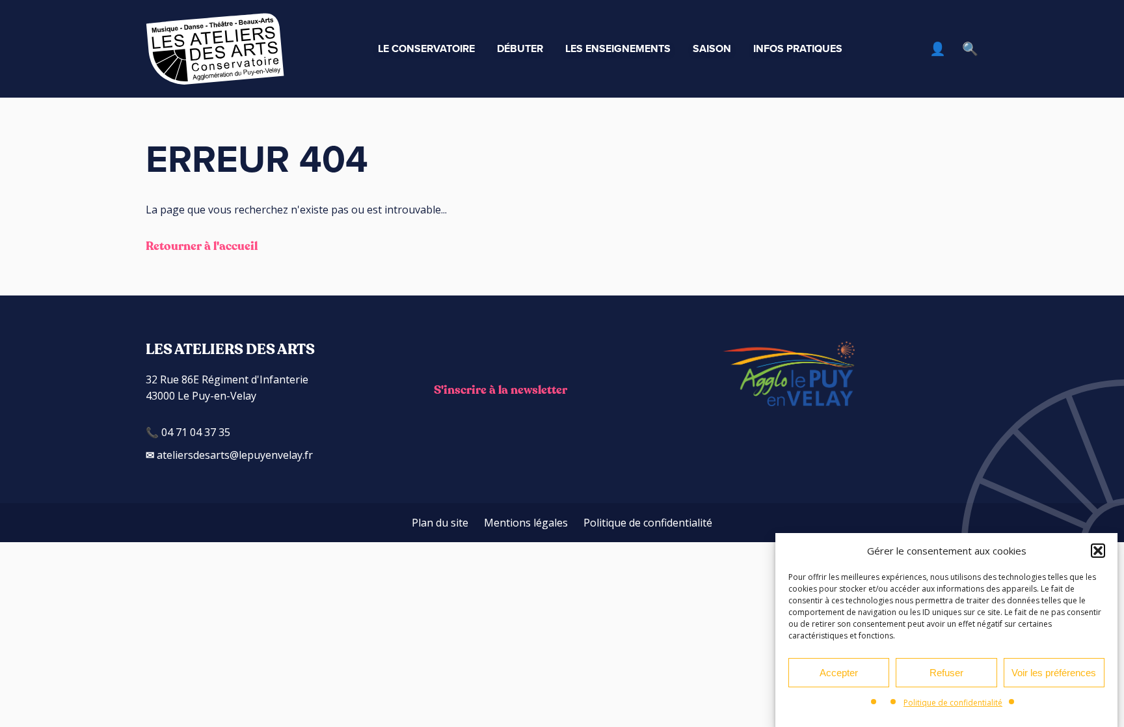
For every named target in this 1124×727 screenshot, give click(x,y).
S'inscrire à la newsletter (500, 390)
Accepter (839, 672)
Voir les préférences (1053, 672)
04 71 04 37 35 (194, 432)
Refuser (946, 672)
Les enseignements (618, 48)
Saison (712, 48)
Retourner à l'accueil (202, 246)
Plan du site (440, 522)
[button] (1097, 550)
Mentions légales (526, 522)
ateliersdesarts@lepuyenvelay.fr (233, 455)
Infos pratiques (797, 48)
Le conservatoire (426, 48)
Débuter (520, 48)
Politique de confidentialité (952, 702)
